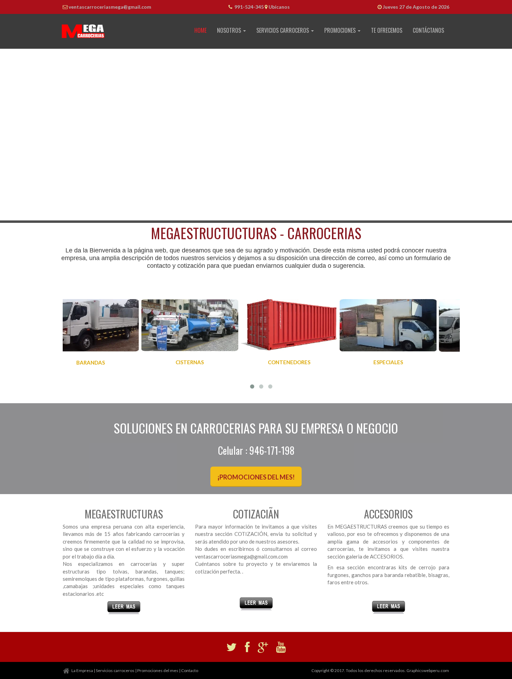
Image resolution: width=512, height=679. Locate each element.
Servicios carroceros (115, 670)
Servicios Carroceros (283, 30)
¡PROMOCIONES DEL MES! (256, 477)
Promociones (340, 30)
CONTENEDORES (212, 362)
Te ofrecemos (386, 30)
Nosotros (229, 30)
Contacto (189, 670)
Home (200, 30)
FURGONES (410, 362)
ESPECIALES (311, 362)
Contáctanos (428, 30)
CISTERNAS (112, 362)
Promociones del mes (157, 670)
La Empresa (82, 670)
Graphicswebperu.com (427, 670)
